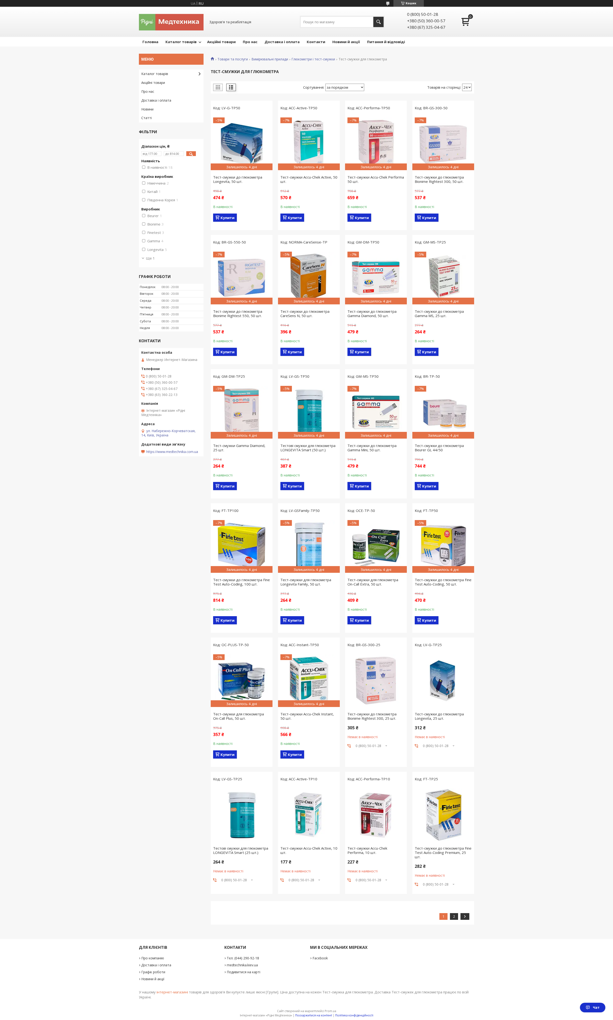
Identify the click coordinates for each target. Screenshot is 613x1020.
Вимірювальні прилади (269, 59)
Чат (596, 1007)
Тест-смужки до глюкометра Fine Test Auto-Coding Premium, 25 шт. (443, 852)
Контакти (316, 41)
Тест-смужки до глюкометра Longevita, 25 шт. (439, 716)
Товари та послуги (232, 59)
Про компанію (152, 958)
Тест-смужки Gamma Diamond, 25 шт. (239, 447)
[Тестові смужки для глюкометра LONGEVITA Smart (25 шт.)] (241, 814)
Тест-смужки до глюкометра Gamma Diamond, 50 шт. (372, 313)
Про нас (250, 41)
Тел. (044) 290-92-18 (243, 958)
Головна (150, 41)
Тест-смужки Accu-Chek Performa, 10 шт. (367, 850)
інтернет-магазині (172, 992)
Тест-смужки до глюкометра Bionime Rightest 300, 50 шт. (439, 179)
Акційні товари (221, 41)
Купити (227, 217)
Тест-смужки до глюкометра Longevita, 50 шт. (237, 179)
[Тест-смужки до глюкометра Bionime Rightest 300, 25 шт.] (375, 680)
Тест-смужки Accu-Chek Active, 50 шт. (308, 179)
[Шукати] (378, 22)
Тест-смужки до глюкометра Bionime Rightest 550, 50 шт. (237, 313)
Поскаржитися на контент (313, 1015)
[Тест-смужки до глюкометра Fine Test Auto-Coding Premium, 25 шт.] (443, 814)
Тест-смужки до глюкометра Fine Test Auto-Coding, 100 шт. (241, 582)
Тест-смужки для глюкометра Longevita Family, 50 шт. (305, 582)
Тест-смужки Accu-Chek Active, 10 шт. (308, 850)
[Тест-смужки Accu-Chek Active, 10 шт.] (308, 814)
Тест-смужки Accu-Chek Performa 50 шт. (375, 179)
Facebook (320, 958)
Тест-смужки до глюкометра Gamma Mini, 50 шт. (372, 447)
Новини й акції (346, 41)
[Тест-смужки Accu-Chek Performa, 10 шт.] (375, 814)
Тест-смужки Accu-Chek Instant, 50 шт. (307, 716)
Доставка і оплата (282, 41)
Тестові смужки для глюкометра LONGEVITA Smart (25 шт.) (240, 850)
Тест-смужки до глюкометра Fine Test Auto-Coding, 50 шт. (443, 582)
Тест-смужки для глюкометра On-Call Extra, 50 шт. (372, 582)
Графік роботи (153, 972)
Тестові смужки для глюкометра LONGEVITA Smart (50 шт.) (307, 447)
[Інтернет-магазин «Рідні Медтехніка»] (171, 21)
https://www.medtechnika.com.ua (172, 452)
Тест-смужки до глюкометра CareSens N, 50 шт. (304, 313)
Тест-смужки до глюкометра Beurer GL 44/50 (439, 447)
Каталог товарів (181, 41)
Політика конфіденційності (354, 1015)
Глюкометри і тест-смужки (313, 59)
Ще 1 (150, 258)
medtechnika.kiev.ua (242, 965)
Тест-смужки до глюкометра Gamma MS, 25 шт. (439, 313)
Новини (147, 109)
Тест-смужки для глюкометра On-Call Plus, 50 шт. (238, 716)
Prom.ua (330, 1011)
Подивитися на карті (243, 972)
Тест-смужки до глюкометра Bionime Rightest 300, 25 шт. (372, 716)
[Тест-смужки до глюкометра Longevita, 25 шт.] (443, 680)
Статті (146, 118)
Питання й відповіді (386, 41)
